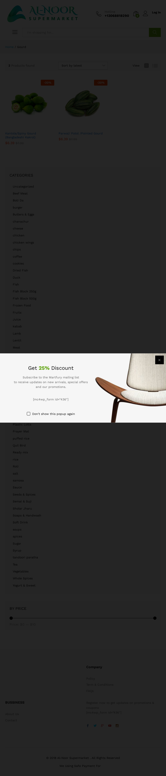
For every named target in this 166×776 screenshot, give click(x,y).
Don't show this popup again (53, 414)
